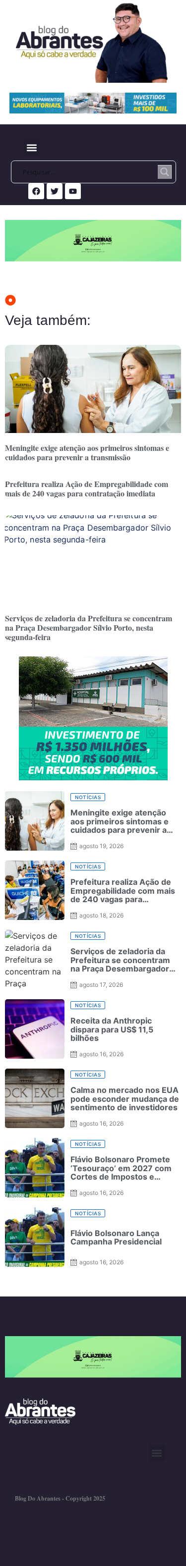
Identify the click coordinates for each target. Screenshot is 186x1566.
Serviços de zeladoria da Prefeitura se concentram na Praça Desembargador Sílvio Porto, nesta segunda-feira (88, 627)
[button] (31, 147)
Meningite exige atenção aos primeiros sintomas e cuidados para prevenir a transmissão (87, 452)
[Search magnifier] (165, 172)
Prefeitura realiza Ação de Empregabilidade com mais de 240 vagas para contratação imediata (86, 488)
